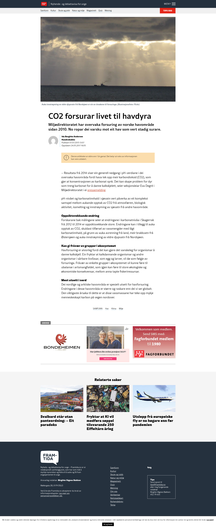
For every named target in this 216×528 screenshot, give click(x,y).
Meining (108, 10)
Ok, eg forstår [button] (108, 524)
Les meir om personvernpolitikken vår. (55, 494)
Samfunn (44, 10)
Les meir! (210, 519)
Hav (107, 308)
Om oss (113, 491)
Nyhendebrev (116, 501)
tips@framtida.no (157, 484)
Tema (112, 504)
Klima (113, 308)
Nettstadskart (116, 498)
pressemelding (96, 190)
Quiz (100, 10)
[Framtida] (44, 4)
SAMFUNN (97, 308)
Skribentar (115, 494)
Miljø (121, 308)
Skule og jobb (64, 10)
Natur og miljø (78, 10)
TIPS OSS (167, 10)
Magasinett (91, 10)
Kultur (53, 10)
